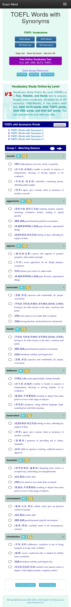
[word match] (10, 164)
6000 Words (46, 39)
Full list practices (47, 584)
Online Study (47, 74)
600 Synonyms (46, 44)
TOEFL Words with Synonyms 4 (27, 139)
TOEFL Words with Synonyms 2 (27, 133)
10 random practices (25, 584)
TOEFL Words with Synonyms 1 (27, 130)
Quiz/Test (34, 74)
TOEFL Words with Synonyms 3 (27, 136)
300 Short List (25, 44)
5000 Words (24, 39)
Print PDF (22, 74)
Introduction (59, 124)
